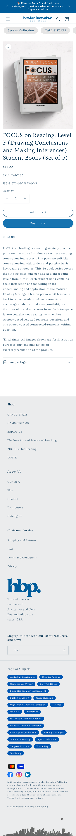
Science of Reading (20, 739)
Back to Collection (21, 30)
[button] (8, 19)
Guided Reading (44, 698)
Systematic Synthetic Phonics (26, 718)
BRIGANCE (14, 431)
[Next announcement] (69, 6)
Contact (12, 499)
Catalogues (14, 516)
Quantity (8, 190)
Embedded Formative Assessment (28, 691)
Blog (10, 490)
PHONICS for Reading (22, 449)
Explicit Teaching (19, 698)
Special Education (47, 739)
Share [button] (11, 236)
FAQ (10, 549)
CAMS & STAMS (18, 423)
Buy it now (38, 223)
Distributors (15, 507)
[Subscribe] (64, 650)
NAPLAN (14, 712)
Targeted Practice (19, 746)
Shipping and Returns (21, 540)
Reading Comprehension (23, 732)
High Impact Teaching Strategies (27, 705)
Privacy (12, 566)
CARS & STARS (55, 30)
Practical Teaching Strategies (25, 725)
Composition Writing (21, 684)
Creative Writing (51, 677)
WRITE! (12, 457)
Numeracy (32, 712)
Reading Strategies (54, 732)
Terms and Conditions (22, 557)
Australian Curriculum (22, 677)
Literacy (57, 705)
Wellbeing (15, 753)
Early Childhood (48, 684)
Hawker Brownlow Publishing (32, 807)
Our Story (13, 481)
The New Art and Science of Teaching (32, 440)
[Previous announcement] (7, 6)
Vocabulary (42, 746)
